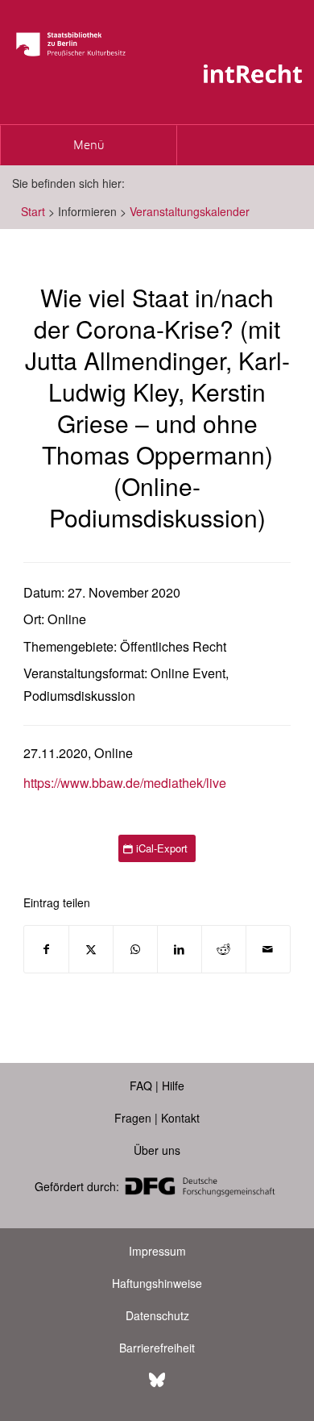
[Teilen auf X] (91, 949)
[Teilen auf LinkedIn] (179, 949)
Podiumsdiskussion (79, 695)
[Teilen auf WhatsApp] (135, 949)
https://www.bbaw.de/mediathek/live (124, 782)
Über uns (157, 1150)
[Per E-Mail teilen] (268, 949)
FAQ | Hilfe (157, 1085)
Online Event (188, 673)
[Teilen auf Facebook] (46, 949)
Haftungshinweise (157, 1283)
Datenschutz (157, 1315)
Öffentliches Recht (173, 646)
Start (33, 211)
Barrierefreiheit (157, 1348)
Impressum (157, 1251)
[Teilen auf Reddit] (224, 949)
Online (67, 619)
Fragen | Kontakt (157, 1118)
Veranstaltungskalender (190, 211)
